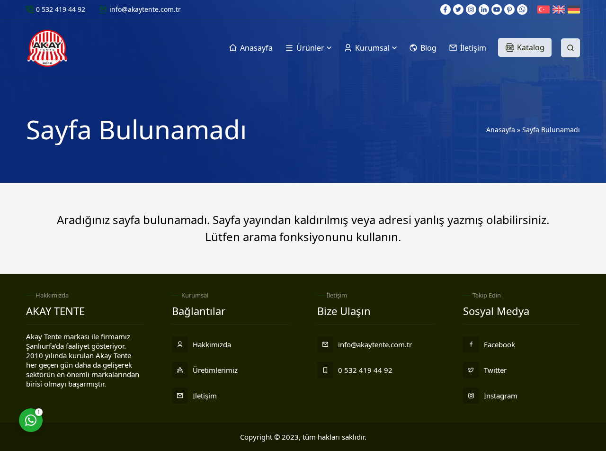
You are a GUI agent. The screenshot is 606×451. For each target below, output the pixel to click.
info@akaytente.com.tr (145, 9)
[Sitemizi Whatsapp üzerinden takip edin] (522, 9)
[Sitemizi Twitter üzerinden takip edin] (458, 9)
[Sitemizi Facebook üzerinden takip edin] (445, 9)
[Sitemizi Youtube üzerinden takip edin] (496, 9)
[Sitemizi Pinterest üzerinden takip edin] (509, 9)
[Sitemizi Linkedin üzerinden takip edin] (484, 9)
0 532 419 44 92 (60, 9)
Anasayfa (500, 129)
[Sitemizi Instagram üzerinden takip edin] (471, 9)
